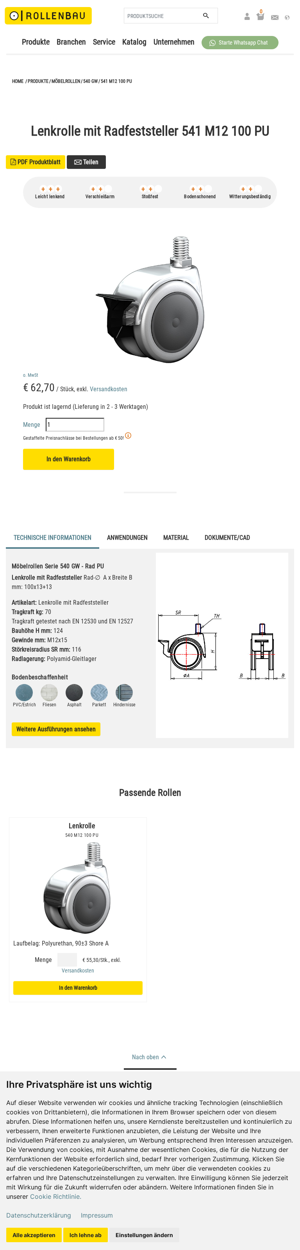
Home (17, 81)
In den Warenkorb (68, 459)
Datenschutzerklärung (38, 1215)
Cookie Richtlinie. (55, 1196)
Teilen (90, 162)
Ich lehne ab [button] (86, 1235)
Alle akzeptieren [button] (33, 1235)
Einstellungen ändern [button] (144, 1235)
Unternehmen (174, 42)
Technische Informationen (52, 537)
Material (176, 537)
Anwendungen (127, 537)
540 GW (90, 81)
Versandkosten (108, 389)
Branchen (71, 42)
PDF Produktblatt (36, 162)
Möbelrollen (66, 81)
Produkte (36, 42)
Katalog (134, 42)
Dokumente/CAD (227, 537)
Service (104, 42)
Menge (32, 424)
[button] (240, 42)
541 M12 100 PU (116, 81)
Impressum (97, 1215)
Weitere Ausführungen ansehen (56, 729)
